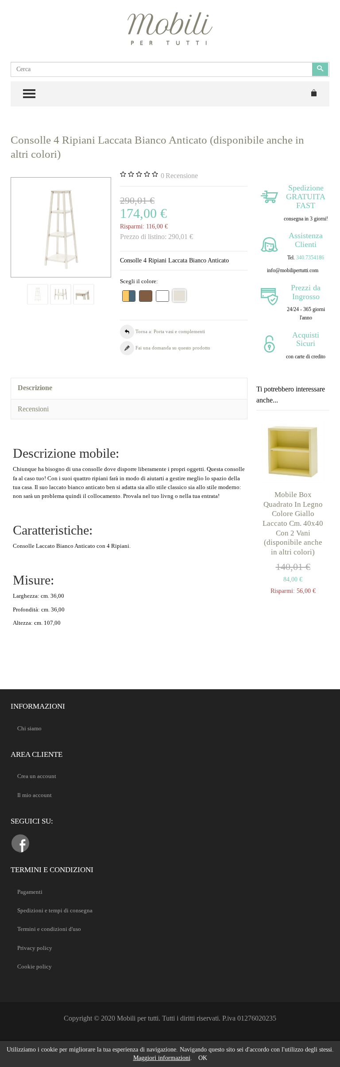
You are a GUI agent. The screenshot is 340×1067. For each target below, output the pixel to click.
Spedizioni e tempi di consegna (55, 910)
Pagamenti (29, 892)
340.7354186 (310, 257)
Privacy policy (34, 948)
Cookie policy (34, 966)
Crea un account (36, 776)
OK (202, 1058)
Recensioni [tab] (33, 409)
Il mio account (34, 795)
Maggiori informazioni (161, 1058)
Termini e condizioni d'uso (49, 929)
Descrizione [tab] (35, 387)
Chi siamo (29, 728)
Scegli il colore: (139, 281)
